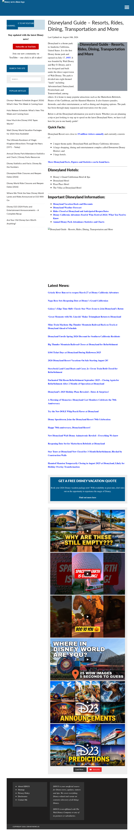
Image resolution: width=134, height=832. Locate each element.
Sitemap (21, 789)
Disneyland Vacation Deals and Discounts (73, 204)
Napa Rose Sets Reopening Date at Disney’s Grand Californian (78, 300)
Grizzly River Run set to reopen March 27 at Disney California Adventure (83, 292)
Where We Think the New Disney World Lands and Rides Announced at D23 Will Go (25, 196)
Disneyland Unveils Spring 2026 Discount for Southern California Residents (84, 336)
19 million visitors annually (90, 134)
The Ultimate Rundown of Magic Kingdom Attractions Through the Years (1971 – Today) (25, 143)
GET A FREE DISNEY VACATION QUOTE (87, 481)
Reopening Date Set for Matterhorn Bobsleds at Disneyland (76, 443)
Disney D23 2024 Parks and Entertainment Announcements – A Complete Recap (23, 210)
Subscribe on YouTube (26, 46)
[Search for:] (26, 79)
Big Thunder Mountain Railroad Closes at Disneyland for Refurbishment (83, 344)
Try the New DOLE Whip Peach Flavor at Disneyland (73, 411)
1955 (68, 57)
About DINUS (24, 786)
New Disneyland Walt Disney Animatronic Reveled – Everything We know (83, 435)
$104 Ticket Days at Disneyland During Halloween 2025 (74, 352)
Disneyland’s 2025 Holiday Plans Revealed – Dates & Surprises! (78, 391)
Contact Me (22, 799)
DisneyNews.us (33, 826)
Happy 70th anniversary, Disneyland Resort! (69, 427)
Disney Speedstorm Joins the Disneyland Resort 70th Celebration (79, 419)
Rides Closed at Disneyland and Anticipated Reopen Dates (81, 211)
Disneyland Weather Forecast (67, 207)
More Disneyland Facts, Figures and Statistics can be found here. (79, 162)
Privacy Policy (24, 793)
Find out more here (87, 497)
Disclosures (22, 796)
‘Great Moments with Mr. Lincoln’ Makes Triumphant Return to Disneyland (84, 316)
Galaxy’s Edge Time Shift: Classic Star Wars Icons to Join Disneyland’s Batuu (85, 308)
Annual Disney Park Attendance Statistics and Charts (78, 221)
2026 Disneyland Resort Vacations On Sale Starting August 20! (78, 360)
